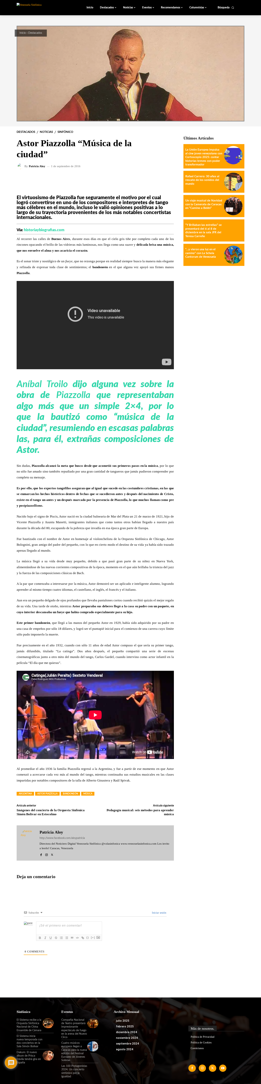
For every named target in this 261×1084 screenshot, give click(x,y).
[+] (93, 937)
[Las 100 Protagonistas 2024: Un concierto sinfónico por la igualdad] (92, 1069)
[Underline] (50, 938)
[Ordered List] (61, 938)
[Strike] (56, 938)
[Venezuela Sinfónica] (42, 7)
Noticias (46, 132)
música (87, 794)
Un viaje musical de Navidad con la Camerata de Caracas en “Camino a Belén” (203, 204)
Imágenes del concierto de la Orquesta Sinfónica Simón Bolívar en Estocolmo (51, 812)
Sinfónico (65, 132)
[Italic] (45, 938)
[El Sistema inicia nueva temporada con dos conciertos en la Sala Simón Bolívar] (48, 1039)
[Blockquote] (72, 938)
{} (87, 937)
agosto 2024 (124, 1049)
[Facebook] (41, 854)
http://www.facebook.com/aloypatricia (62, 838)
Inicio (22, 33)
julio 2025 (122, 1020)
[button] (226, 7)
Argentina (25, 794)
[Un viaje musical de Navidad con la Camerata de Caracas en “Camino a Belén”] (233, 206)
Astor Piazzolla (47, 794)
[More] (168, 178)
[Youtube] (222, 1068)
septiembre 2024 (127, 1043)
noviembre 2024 (127, 1038)
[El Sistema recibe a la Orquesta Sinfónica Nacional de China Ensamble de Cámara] (48, 1023)
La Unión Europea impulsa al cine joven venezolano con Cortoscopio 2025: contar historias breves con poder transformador (203, 157)
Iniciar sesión (158, 912)
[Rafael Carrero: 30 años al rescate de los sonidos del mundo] (233, 182)
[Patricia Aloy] (21, 166)
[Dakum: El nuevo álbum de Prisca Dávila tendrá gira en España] (48, 1056)
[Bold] (40, 938)
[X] (52, 854)
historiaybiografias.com (44, 230)
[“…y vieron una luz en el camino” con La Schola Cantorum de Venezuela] (233, 255)
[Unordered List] (66, 938)
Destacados (35, 33)
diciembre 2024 (126, 1032)
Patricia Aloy (37, 166)
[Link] (82, 938)
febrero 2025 (125, 1026)
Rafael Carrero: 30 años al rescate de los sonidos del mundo (202, 180)
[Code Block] (77, 938)
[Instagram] (46, 854)
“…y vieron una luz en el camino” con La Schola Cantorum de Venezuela (200, 253)
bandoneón (70, 794)
